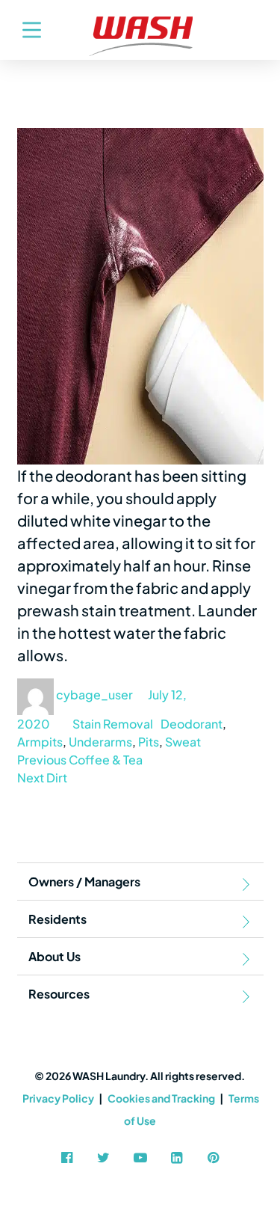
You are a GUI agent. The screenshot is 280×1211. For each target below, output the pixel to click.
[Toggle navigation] (24, 30)
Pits (148, 741)
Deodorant (192, 724)
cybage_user (94, 694)
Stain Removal (112, 724)
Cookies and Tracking (161, 1098)
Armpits (40, 741)
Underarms (100, 741)
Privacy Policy (58, 1098)
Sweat (183, 741)
